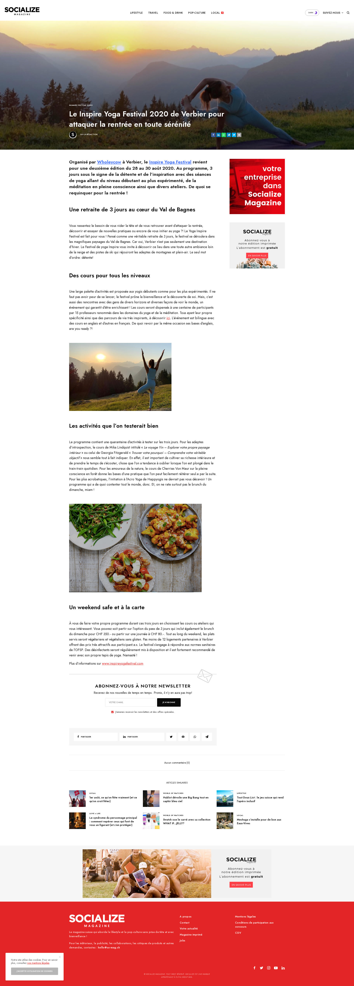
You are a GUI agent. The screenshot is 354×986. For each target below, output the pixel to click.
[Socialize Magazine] (22, 11)
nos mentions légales (38, 963)
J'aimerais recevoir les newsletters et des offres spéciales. (144, 712)
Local (92, 793)
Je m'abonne (169, 702)
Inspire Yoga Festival (170, 162)
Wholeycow (109, 162)
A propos (185, 916)
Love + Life (94, 813)
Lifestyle (241, 793)
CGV (238, 933)
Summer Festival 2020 (81, 105)
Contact (184, 922)
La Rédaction (91, 134)
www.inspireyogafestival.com (122, 663)
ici (168, 318)
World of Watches (173, 793)
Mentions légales (245, 916)
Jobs (182, 940)
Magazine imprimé (191, 934)
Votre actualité (189, 928)
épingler (122, 376)
